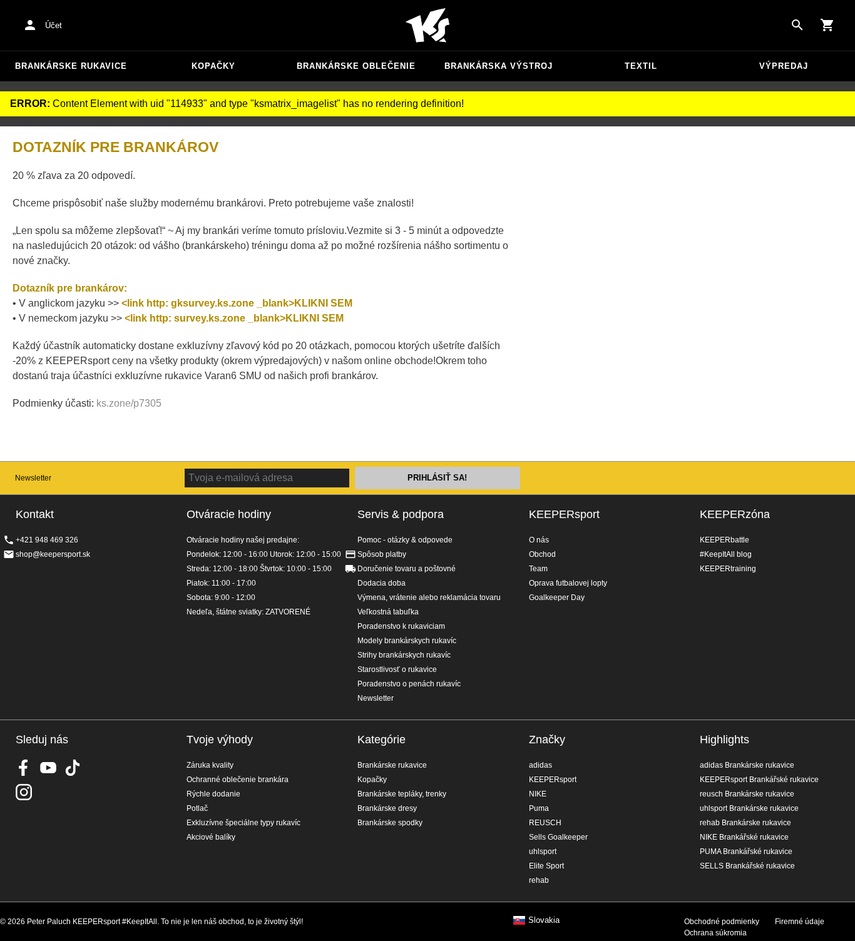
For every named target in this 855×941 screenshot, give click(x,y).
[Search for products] (797, 25)
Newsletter (33, 478)
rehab (539, 880)
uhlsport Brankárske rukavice (749, 808)
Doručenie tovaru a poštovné (406, 568)
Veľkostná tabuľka (388, 612)
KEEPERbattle (724, 540)
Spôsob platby (381, 554)
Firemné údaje (799, 921)
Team (538, 568)
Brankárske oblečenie (356, 66)
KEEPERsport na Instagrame (24, 792)
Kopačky (213, 66)
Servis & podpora (400, 514)
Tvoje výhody (220, 739)
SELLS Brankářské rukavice (747, 866)
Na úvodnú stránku (427, 25)
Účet (53, 25)
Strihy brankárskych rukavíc (404, 655)
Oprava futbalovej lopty (568, 583)
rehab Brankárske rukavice (745, 822)
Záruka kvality (210, 765)
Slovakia (544, 920)
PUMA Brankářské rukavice (746, 851)
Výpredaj (783, 66)
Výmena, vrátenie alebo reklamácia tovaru (429, 597)
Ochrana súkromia (715, 932)
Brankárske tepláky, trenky (401, 794)
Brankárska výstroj (498, 66)
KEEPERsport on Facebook (24, 768)
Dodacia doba (381, 583)
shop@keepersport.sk (53, 554)
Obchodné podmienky (721, 921)
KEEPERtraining (728, 568)
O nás (539, 540)
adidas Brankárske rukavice (747, 765)
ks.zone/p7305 (128, 403)
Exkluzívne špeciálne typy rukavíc (243, 822)
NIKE (537, 794)
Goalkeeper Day (557, 597)
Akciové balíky (211, 837)
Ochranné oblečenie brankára (238, 779)
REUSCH (545, 822)
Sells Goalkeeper (558, 837)
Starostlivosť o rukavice (397, 669)
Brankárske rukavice (71, 66)
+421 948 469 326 (47, 540)
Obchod (542, 554)
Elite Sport (546, 866)
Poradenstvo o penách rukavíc (409, 683)
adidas (540, 765)
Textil (641, 66)
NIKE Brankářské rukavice (744, 837)
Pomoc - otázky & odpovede (405, 540)
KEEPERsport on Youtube (48, 768)
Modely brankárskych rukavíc (406, 640)
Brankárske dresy (387, 808)
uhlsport (542, 851)
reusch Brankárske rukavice (747, 794)
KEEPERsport (564, 514)
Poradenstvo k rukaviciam (401, 626)
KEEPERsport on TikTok (72, 768)
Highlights (724, 739)
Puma (539, 808)
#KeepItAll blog (726, 554)
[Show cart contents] (827, 25)
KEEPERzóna (735, 514)
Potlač (197, 808)
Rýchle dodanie (213, 794)
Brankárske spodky (389, 822)
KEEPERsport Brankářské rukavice (759, 779)
